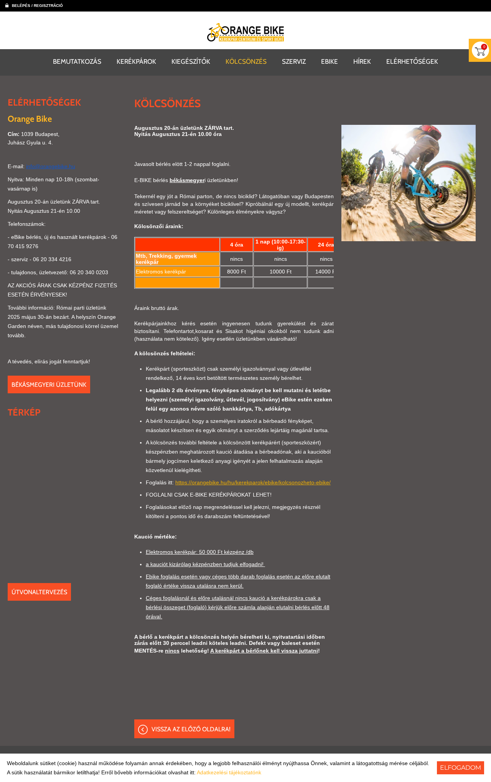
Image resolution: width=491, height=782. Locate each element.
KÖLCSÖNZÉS (246, 61)
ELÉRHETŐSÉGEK (412, 61)
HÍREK (362, 61)
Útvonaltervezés (39, 592)
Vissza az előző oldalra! (191, 729)
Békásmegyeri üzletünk (49, 384)
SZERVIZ (294, 61)
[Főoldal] (245, 32)
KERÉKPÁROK (136, 61)
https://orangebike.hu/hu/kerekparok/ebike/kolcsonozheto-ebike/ (253, 482)
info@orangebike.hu (50, 166)
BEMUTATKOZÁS (77, 61)
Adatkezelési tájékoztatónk (229, 772)
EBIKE (329, 61)
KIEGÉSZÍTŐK (190, 61)
